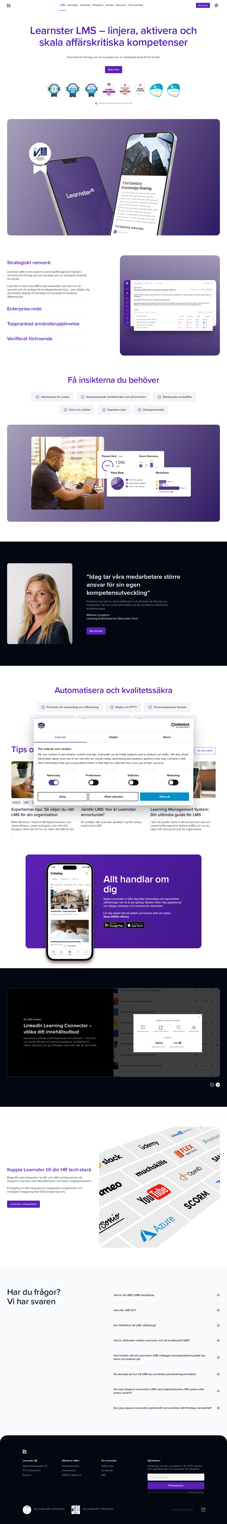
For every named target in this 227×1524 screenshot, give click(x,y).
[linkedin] (203, 1510)
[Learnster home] (9, 5)
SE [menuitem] (216, 5)
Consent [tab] (60, 737)
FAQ (103, 1475)
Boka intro (203, 5)
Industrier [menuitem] (85, 5)
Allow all (164, 796)
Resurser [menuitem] (121, 5)
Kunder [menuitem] (110, 5)
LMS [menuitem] (62, 5)
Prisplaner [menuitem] (98, 5)
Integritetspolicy (70, 1465)
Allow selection (113, 796)
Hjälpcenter (107, 1465)
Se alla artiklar (205, 750)
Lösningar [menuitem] (72, 5)
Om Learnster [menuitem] (135, 5)
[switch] (93, 782)
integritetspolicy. (196, 1492)
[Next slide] (218, 1085)
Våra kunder (96, 631)
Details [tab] (113, 737)
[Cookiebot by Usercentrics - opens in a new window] (173, 725)
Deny (62, 796)
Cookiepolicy (69, 1470)
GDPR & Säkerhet (71, 1475)
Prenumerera (175, 1485)
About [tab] (167, 737)
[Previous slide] (212, 1085)
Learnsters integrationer (23, 1204)
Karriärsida (107, 1470)
